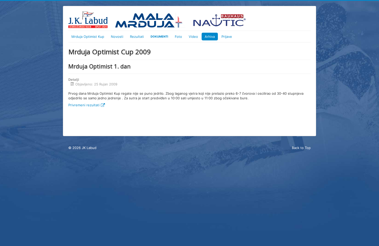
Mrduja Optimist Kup (87, 36)
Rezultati (137, 36)
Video (193, 36)
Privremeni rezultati (84, 105)
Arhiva (210, 36)
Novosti (117, 36)
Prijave (226, 36)
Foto (178, 36)
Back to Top (301, 148)
